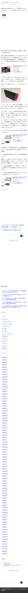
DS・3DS (4, 328)
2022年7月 (4, 425)
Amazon (15, 71)
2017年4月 (4, 551)
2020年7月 (4, 481)
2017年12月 (5, 534)
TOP (8, 4)
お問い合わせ (7, 563)
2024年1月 (4, 396)
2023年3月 (4, 410)
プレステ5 (4, 345)
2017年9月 (4, 541)
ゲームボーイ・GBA (7, 324)
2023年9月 (4, 401)
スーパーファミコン (7, 321)
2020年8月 (4, 478)
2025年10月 (5, 381)
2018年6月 (4, 519)
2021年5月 (4, 459)
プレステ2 (4, 338)
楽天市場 (20, 71)
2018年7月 (4, 517)
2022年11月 (5, 418)
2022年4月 (4, 432)
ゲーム (4, 15)
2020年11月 (5, 471)
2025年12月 (5, 376)
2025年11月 (5, 379)
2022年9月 (4, 422)
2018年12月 (5, 507)
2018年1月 (4, 531)
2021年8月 (4, 451)
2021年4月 (4, 461)
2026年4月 (4, 367)
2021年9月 (4, 449)
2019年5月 (4, 497)
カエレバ (17, 68)
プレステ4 (4, 343)
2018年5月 (4, 522)
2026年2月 (4, 372)
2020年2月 (4, 490)
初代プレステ (5, 336)
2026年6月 (4, 362)
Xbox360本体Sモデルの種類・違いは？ (12, 229)
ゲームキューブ (5, 326)
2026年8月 (4, 357)
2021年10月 (5, 447)
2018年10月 (5, 512)
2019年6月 (4, 495)
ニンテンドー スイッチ (7, 333)
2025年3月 (4, 384)
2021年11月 (5, 444)
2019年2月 (4, 502)
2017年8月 (4, 543)
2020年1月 (4, 493)
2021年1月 (4, 468)
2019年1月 (4, 505)
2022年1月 (4, 439)
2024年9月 (4, 391)
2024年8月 (4, 393)
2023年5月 (4, 408)
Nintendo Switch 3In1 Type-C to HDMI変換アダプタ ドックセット (19, 135)
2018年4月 (4, 524)
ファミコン (4, 319)
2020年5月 (4, 485)
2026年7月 (4, 359)
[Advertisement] (14, 33)
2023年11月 (5, 398)
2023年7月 (4, 403)
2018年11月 (5, 510)
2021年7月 (4, 454)
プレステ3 (4, 340)
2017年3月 (4, 553)
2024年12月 (5, 386)
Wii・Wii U (4, 331)
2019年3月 (4, 500)
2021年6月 (4, 456)
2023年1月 (4, 413)
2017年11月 (5, 536)
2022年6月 (4, 427)
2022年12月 (5, 415)
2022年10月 (5, 420)
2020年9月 (4, 476)
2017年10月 (5, 539)
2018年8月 (4, 514)
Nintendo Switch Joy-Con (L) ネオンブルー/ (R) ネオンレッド (19, 66)
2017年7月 (4, 546)
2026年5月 (4, 364)
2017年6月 (4, 548)
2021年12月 (5, 442)
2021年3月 (4, 464)
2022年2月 (4, 437)
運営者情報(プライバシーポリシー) (12, 565)
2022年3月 (4, 435)
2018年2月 (4, 529)
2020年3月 (4, 488)
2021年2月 (4, 466)
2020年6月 (4, 483)
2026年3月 (4, 369)
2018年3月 (4, 527)
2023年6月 (4, 405)
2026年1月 (4, 374)
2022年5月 (4, 430)
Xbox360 (4, 348)
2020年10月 (5, 473)
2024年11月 (5, 389)
